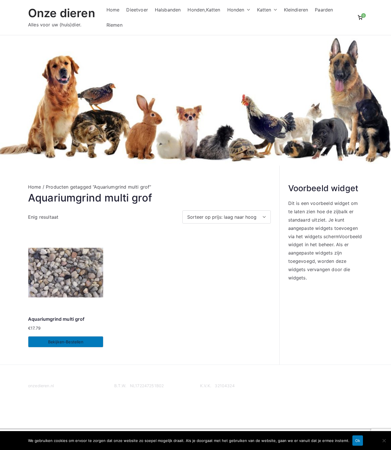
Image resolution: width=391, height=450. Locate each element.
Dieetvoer (137, 10)
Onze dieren (61, 13)
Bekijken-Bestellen (65, 341)
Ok (357, 440)
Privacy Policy (41, 408)
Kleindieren (296, 10)
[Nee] (384, 440)
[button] (247, 10)
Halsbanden (168, 10)
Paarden (324, 10)
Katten (264, 10)
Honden (235, 10)
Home (113, 10)
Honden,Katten (203, 10)
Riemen (114, 25)
